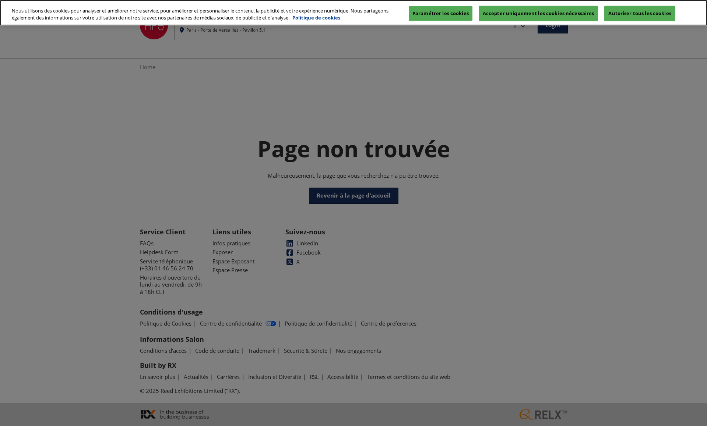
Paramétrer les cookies (440, 13)
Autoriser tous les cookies (639, 13)
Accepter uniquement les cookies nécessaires (538, 13)
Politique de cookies (316, 18)
